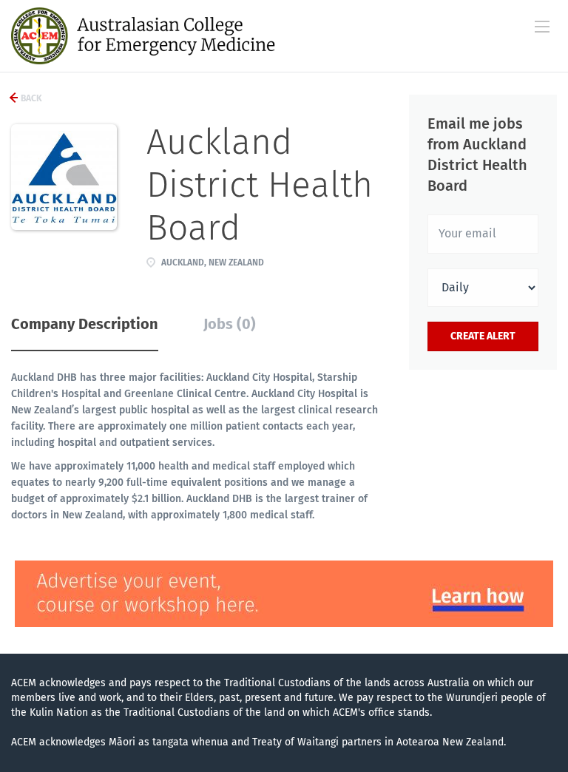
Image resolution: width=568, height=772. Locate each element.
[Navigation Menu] (542, 26)
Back (30, 98)
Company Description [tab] (84, 324)
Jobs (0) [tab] (229, 324)
